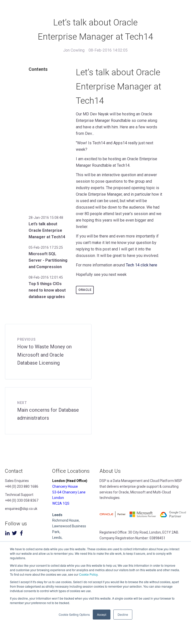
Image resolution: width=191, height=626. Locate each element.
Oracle (84, 290)
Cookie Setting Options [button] (74, 614)
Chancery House (65, 486)
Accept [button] (101, 614)
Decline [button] (123, 614)
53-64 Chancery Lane (69, 492)
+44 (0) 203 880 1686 (21, 486)
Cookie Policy (88, 574)
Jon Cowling (74, 50)
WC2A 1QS (60, 503)
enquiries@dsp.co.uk (21, 509)
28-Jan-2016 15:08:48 (46, 218)
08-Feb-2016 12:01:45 (46, 277)
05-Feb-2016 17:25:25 (46, 247)
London (58, 498)
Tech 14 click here (141, 265)
